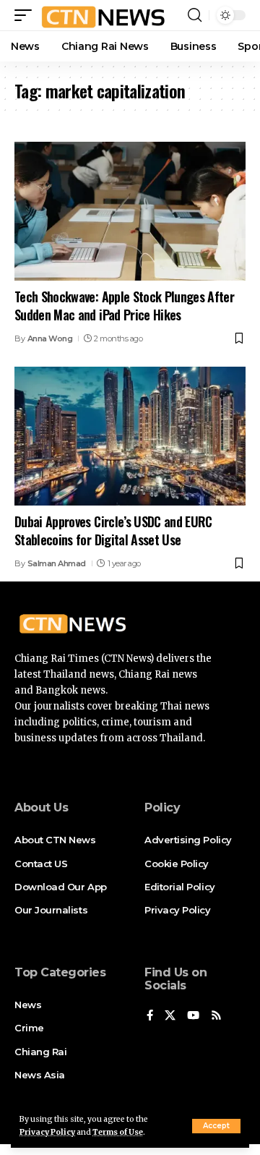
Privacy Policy (47, 1132)
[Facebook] (149, 1016)
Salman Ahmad (56, 563)
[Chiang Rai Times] (103, 15)
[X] (170, 1016)
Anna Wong (50, 338)
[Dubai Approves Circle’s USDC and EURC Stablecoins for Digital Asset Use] (130, 436)
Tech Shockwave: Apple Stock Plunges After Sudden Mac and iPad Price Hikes (124, 305)
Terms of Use (117, 1132)
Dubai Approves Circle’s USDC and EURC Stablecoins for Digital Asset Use (113, 530)
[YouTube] (193, 1016)
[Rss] (216, 1016)
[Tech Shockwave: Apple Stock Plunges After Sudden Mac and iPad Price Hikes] (130, 211)
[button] (216, 1126)
